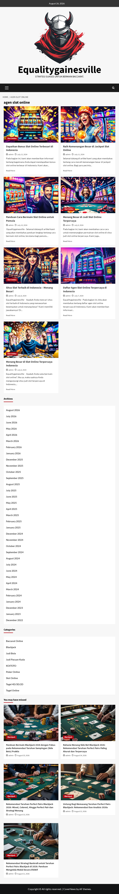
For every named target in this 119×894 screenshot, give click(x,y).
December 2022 (14, 620)
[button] (113, 88)
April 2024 (11, 583)
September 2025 (15, 478)
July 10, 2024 (22, 225)
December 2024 (14, 533)
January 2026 (13, 453)
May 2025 (11, 502)
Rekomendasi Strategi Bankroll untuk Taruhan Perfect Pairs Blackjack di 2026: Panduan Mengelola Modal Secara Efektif (30, 866)
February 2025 (14, 521)
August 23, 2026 (23, 814)
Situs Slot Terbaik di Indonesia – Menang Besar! (29, 289)
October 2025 (13, 471)
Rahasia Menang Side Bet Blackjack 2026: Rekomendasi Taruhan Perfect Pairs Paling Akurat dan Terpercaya (85, 748)
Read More (10, 170)
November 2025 (14, 465)
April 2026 (11, 434)
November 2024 (14, 539)
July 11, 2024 (79, 154)
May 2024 (11, 577)
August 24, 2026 (80, 755)
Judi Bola (11, 653)
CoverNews (69, 889)
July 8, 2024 (21, 296)
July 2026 (11, 416)
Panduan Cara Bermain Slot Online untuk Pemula (30, 219)
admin (11, 154)
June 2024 (11, 570)
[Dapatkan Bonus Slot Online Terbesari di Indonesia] (31, 124)
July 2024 (11, 564)
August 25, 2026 (23, 755)
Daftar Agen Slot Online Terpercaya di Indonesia (85, 289)
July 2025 (11, 490)
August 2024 (13, 558)
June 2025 (11, 496)
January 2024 (13, 601)
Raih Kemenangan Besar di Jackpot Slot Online (86, 148)
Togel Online (12, 690)
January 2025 (13, 527)
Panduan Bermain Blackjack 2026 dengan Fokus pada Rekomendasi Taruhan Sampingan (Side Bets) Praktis (30, 748)
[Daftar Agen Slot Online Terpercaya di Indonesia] (88, 265)
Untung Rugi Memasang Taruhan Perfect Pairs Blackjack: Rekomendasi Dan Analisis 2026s (86, 806)
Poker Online (13, 671)
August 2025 (13, 484)
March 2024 (12, 589)
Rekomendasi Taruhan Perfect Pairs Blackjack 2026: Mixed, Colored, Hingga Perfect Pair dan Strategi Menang (29, 807)
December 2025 (14, 459)
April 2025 (11, 509)
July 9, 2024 (78, 225)
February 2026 (14, 447)
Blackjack (11, 647)
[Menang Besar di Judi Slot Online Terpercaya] (88, 195)
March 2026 (12, 441)
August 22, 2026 (80, 811)
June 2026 (11, 422)
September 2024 (15, 552)
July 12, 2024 (22, 154)
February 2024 (14, 595)
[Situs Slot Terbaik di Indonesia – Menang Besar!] (31, 265)
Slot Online (11, 138)
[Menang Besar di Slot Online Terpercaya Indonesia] (31, 340)
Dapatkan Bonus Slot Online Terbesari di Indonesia (29, 148)
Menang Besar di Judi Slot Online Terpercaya (82, 219)
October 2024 (13, 546)
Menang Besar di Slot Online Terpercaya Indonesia (29, 363)
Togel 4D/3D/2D (14, 684)
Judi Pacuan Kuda (15, 659)
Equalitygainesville (59, 70)
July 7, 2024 (78, 296)
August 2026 (13, 410)
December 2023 (14, 607)
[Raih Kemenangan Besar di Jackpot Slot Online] (88, 124)
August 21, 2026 (23, 874)
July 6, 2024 (21, 370)
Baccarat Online (14, 641)
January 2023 (13, 614)
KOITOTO (11, 665)
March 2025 (12, 515)
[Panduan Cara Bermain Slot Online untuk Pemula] (31, 195)
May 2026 (11, 428)
